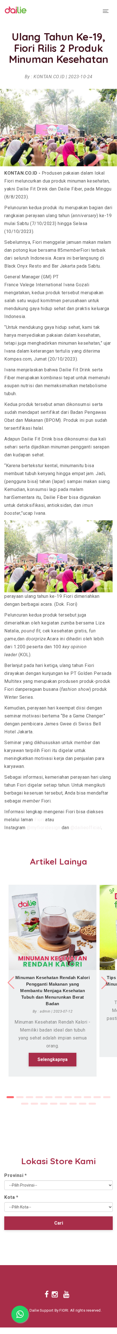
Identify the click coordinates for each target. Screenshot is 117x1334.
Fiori (39, 819)
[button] (105, 983)
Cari (58, 1223)
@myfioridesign (43, 827)
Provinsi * (15, 1175)
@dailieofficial (85, 827)
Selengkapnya (52, 1059)
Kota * (11, 1197)
